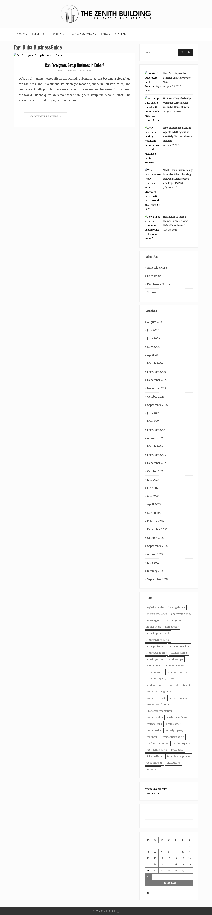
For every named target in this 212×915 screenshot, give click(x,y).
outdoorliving (154, 685)
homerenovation (179, 646)
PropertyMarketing (157, 704)
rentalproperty (174, 730)
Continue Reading (44, 116)
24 (148, 870)
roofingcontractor (157, 743)
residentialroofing (173, 736)
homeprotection (155, 646)
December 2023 (157, 463)
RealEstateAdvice (177, 717)
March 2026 (155, 363)
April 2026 (154, 355)
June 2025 (153, 413)
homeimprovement (157, 633)
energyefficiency (181, 613)
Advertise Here (157, 267)
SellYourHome (154, 756)
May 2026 (153, 346)
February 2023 (156, 521)
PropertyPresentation (159, 710)
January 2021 (155, 571)
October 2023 (155, 471)
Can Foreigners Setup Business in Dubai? (74, 65)
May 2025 (153, 421)
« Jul (147, 892)
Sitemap (152, 292)
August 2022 (155, 554)
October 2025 (155, 396)
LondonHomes (175, 665)
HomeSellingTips (156, 652)
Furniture (38, 34)
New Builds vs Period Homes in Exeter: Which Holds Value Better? (176, 221)
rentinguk (152, 736)
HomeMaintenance (157, 639)
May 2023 (153, 496)
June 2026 (153, 338)
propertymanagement (159, 691)
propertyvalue (154, 717)
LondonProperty (177, 672)
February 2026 (156, 371)
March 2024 (155, 446)
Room (104, 34)
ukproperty (153, 769)
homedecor (172, 626)
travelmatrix (152, 793)
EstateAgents (173, 620)
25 (155, 870)
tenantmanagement (179, 756)
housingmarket (155, 659)
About (21, 34)
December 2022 (157, 529)
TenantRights (154, 762)
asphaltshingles (155, 607)
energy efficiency (156, 613)
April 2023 (154, 504)
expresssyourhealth (156, 788)
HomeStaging (179, 652)
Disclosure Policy (159, 284)
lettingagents (154, 665)
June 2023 (153, 488)
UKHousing (173, 762)
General (120, 34)
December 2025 (157, 380)
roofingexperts (181, 743)
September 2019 (157, 579)
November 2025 (157, 388)
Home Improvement (81, 34)
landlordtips (176, 659)
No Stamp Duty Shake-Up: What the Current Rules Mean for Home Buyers (177, 103)
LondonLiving (154, 672)
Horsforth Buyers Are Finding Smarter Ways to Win (177, 77)
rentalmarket (154, 730)
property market (178, 698)
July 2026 (153, 330)
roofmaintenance (156, 749)
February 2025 (156, 429)
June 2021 (153, 562)
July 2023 (153, 479)
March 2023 (155, 512)
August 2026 (155, 322)
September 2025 (157, 405)
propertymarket (155, 698)
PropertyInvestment (178, 685)
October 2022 (155, 537)
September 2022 (157, 546)
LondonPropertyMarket (160, 678)
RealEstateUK (173, 723)
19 (162, 864)
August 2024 (155, 438)
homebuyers (153, 626)
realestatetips (154, 723)
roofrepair (177, 749)
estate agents (154, 620)
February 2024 (156, 454)
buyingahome (177, 607)
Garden (57, 34)
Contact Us (154, 276)
